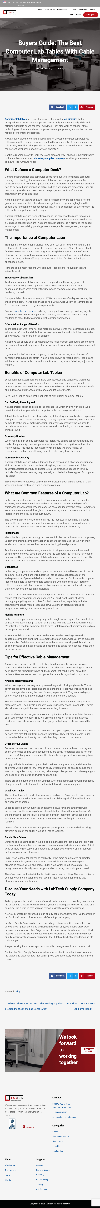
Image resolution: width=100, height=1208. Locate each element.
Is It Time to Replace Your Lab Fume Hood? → (81, 1004)
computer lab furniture (25, 311)
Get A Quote (90, 15)
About (92, 10)
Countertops (62, 10)
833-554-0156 (75, 15)
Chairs (39, 10)
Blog (61, 68)
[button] (53, 9)
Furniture (48, 10)
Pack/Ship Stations (79, 10)
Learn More (21, 5)
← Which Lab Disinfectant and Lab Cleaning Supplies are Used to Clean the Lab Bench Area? (34, 1004)
